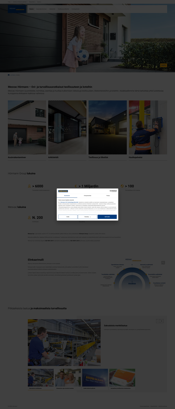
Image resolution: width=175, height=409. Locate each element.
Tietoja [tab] (108, 195)
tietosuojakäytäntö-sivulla (89, 212)
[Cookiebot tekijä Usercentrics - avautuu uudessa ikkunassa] (111, 191)
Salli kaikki (107, 216)
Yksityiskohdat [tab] (87, 195)
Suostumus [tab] (67, 195)
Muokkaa (87, 216)
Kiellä (68, 216)
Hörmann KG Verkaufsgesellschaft (69, 202)
